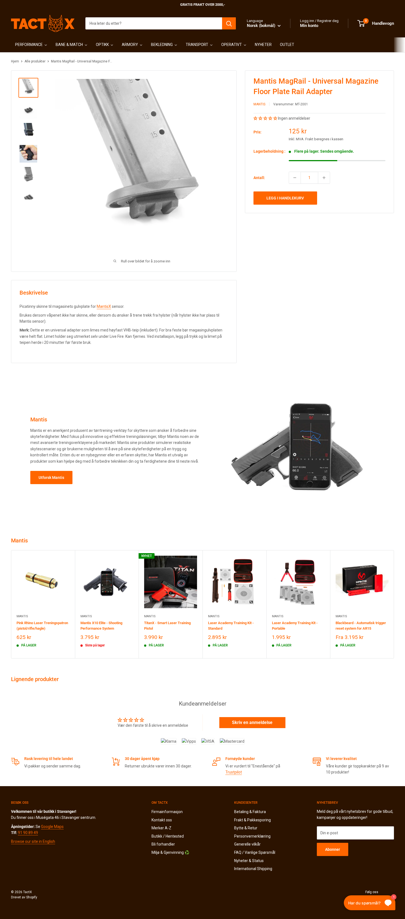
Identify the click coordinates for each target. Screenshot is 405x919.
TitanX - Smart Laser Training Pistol (167, 625)
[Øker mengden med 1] (324, 177)
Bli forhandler (163, 844)
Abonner (332, 849)
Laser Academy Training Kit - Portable (295, 625)
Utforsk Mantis (51, 477)
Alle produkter (35, 61)
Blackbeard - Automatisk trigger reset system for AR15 (361, 625)
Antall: (259, 177)
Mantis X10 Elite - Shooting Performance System (101, 625)
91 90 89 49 (28, 832)
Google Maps (52, 826)
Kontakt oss (162, 820)
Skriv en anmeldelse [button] (252, 722)
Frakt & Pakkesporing (252, 820)
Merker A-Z (161, 828)
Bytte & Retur (245, 828)
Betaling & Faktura (250, 812)
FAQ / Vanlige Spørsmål (254, 852)
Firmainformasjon (167, 812)
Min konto (309, 25)
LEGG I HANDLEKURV (285, 198)
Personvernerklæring (252, 836)
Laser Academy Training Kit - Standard (231, 625)
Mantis (259, 104)
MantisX (104, 306)
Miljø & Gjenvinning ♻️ (170, 852)
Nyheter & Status (249, 860)
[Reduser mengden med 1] (295, 177)
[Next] (394, 604)
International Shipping (253, 868)
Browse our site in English (33, 841)
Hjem (15, 61)
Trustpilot (233, 772)
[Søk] (229, 23)
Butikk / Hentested (168, 836)
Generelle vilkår (247, 844)
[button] (265, 118)
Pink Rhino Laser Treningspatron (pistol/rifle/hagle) (42, 625)
